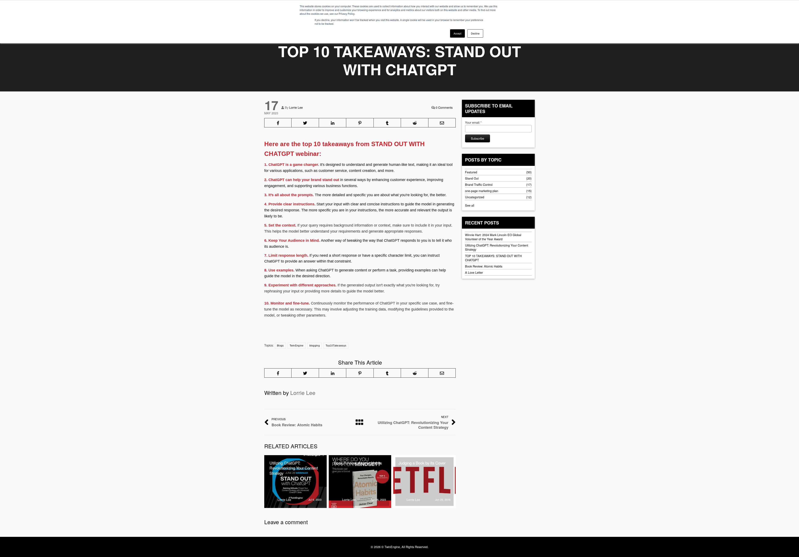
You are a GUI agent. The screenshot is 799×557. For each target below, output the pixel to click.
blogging (314, 345)
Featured (471, 172)
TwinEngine (297, 345)
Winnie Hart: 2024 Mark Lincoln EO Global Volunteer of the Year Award (493, 236)
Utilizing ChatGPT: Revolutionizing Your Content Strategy (496, 247)
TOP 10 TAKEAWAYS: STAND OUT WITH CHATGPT (493, 257)
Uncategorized (474, 197)
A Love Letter (474, 272)
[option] (295, 481)
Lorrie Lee (296, 107)
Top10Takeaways (336, 345)
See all (469, 205)
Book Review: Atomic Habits (483, 266)
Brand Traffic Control (479, 184)
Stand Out (472, 178)
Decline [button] (475, 33)
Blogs (280, 345)
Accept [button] (457, 33)
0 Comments (444, 107)
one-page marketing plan (481, 191)
